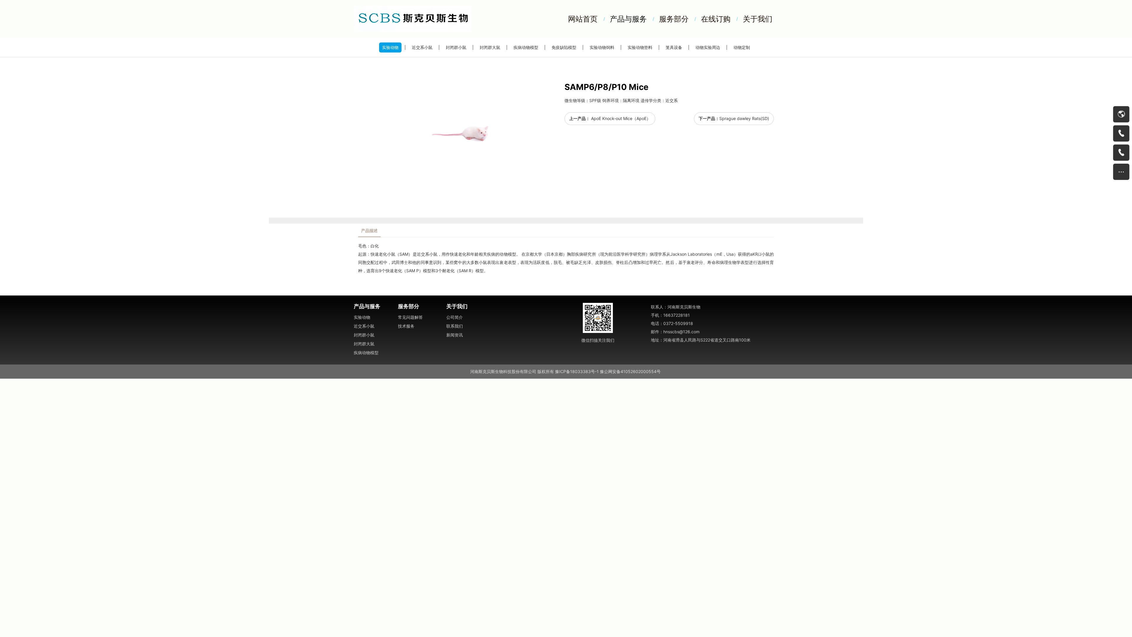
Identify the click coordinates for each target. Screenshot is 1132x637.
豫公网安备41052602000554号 (630, 371)
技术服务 (406, 326)
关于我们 (757, 18)
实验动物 (390, 47)
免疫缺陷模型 (564, 47)
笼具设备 (674, 47)
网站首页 (583, 18)
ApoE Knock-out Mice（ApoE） (620, 118)
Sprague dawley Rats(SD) (744, 118)
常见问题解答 (410, 317)
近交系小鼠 (422, 47)
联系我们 (454, 326)
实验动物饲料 (602, 47)
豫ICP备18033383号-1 (577, 371)
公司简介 (454, 317)
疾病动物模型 (526, 47)
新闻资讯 (454, 334)
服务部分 (674, 18)
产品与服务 (628, 18)
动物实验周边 (707, 47)
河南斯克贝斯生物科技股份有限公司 (503, 371)
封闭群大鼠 (490, 47)
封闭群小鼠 (456, 47)
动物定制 (741, 47)
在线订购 (715, 18)
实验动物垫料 (640, 47)
